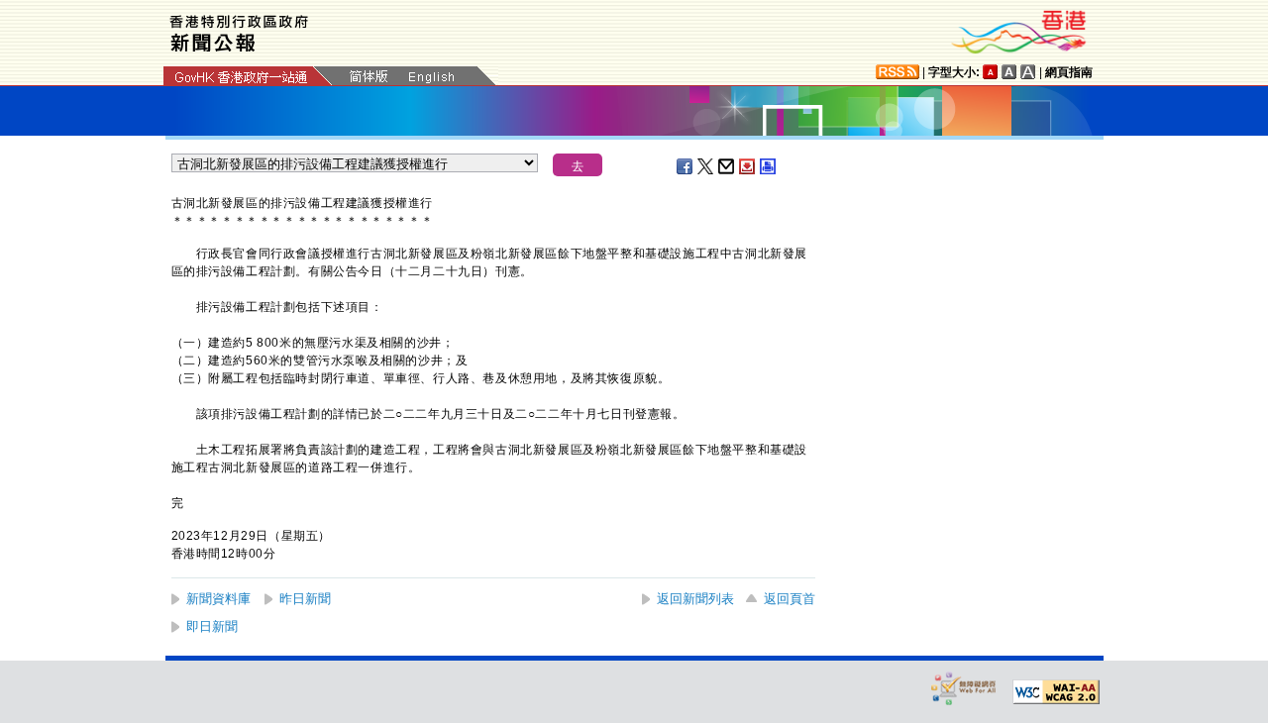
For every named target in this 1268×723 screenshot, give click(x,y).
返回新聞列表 (695, 598)
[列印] (769, 166)
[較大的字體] (1009, 71)
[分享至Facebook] (685, 166)
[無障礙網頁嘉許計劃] (964, 688)
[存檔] (748, 166)
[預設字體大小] (991, 71)
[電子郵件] (727, 166)
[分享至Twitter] (706, 166)
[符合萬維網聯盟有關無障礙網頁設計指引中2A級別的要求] (1056, 692)
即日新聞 (212, 626)
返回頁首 (789, 598)
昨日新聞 (305, 598)
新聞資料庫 (218, 598)
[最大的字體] (1028, 71)
